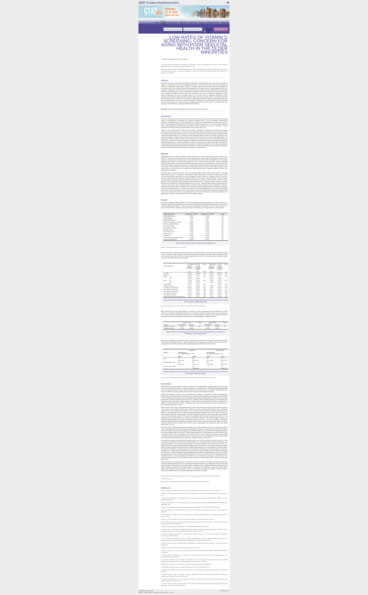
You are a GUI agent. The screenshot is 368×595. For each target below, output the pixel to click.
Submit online (225, 22)
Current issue (192, 22)
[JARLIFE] (164, 4)
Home (157, 22)
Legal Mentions (148, 592)
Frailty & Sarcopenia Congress (164, 22)
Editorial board (183, 22)
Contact (171, 592)
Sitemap (140, 592)
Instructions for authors (212, 22)
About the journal (172, 22)
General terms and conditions (160, 592)
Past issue (201, 22)
